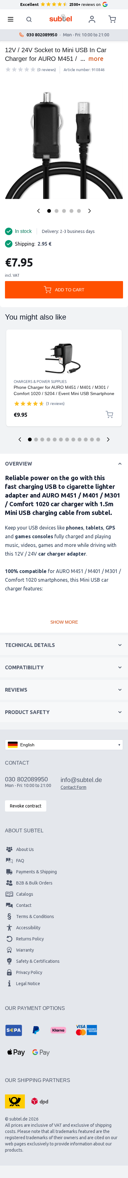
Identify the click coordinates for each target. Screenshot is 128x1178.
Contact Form (73, 787)
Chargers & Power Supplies (40, 382)
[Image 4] (71, 211)
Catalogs (24, 894)
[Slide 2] (36, 439)
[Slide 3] (42, 439)
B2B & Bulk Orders (34, 882)
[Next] (89, 211)
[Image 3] (64, 211)
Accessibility (28, 927)
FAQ (20, 860)
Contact (23, 905)
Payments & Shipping (36, 871)
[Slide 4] (48, 439)
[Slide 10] (86, 439)
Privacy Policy (29, 972)
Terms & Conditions (35, 916)
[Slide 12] (98, 439)
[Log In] (92, 19)
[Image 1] (49, 211)
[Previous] (38, 211)
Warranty (25, 950)
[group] (20, 69)
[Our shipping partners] (15, 1101)
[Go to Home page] (60, 17)
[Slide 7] (67, 439)
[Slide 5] (55, 439)
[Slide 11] (92, 439)
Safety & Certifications (38, 961)
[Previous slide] (20, 439)
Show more (64, 622)
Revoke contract (25, 805)
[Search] (29, 19)
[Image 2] (56, 211)
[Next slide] (108, 439)
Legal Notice (28, 983)
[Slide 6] (61, 439)
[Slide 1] (30, 439)
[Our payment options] (13, 1030)
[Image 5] (79, 211)
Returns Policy (30, 938)
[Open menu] (12, 19)
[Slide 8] (73, 439)
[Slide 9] (79, 439)
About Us (25, 849)
